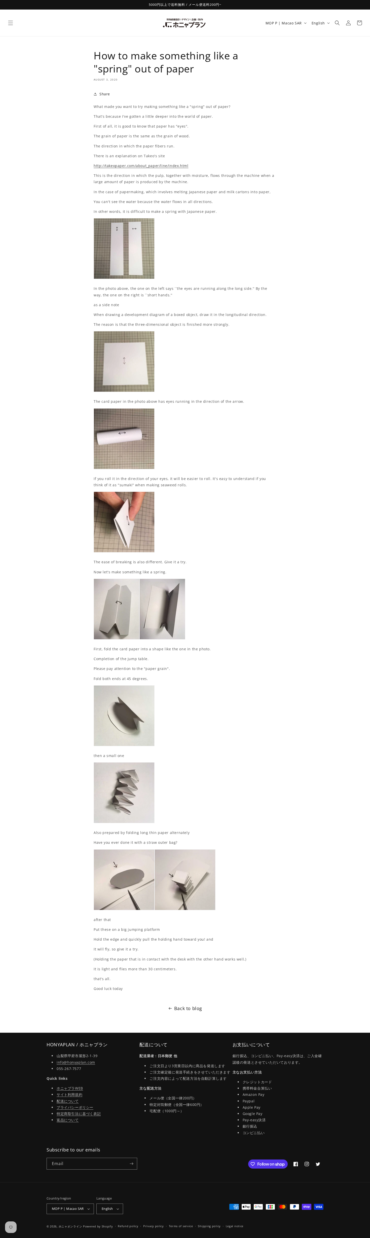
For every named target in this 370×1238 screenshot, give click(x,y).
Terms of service (181, 1226)
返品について (68, 1119)
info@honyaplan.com (76, 1062)
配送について (68, 1101)
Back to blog (188, 1008)
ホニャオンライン (70, 1226)
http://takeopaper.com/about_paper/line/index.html (141, 165)
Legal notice (234, 1226)
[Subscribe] (131, 1164)
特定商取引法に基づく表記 (79, 1113)
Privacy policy (153, 1226)
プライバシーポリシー (75, 1107)
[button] (10, 22)
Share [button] (104, 94)
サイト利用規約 (69, 1094)
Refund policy (128, 1226)
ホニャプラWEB (70, 1088)
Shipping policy (209, 1226)
